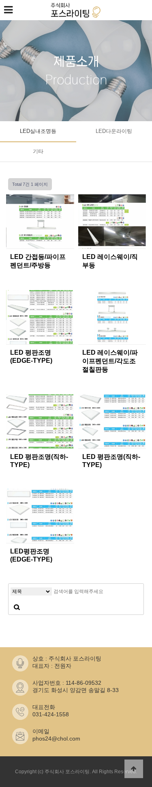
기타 (38, 151)
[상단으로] (134, 769)
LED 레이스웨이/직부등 (110, 261)
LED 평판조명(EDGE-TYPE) (31, 356)
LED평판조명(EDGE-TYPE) (31, 555)
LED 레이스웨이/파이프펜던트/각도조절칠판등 (110, 361)
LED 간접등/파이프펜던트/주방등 (38, 261)
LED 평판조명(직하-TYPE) (39, 460)
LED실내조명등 (38, 131)
